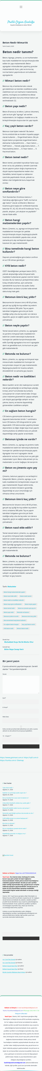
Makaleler (12, 586)
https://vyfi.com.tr (31, 757)
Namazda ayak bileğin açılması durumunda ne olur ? (18, 813)
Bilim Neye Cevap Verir (14, 649)
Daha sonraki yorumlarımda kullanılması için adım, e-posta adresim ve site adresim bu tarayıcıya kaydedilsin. (20, 730)
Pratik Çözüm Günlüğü (21, 22)
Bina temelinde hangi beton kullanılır (15, 620)
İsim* (4, 698)
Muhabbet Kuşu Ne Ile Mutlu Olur (18, 642)
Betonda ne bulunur (23, 612)
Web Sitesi (6, 717)
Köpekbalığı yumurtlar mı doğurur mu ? (14, 834)
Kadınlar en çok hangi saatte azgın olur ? (15, 793)
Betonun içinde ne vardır (11, 616)
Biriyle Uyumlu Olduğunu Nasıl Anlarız (14, 972)
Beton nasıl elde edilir (10, 596)
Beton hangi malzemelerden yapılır (14, 592)
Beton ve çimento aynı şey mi (27, 608)
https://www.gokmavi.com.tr (11, 757)
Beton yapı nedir (9, 612)
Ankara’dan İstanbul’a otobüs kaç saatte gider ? (17, 803)
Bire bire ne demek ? (9, 823)
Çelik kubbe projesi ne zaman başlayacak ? (15, 818)
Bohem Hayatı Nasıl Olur (10, 966)
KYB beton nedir (8, 628)
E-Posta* (5, 707)
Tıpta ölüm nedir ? (8, 788)
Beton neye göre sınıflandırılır (13, 604)
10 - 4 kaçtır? (7, 736)
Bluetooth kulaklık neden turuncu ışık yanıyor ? (16, 808)
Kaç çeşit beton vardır (28, 624)
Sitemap (20, 760)
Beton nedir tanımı (25, 596)
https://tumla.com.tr (8, 760)
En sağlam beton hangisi (11, 624)
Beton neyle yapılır (30, 604)
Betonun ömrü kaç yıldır (29, 616)
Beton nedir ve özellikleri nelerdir (14, 600)
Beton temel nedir (9, 608)
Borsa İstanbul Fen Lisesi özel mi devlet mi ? (16, 798)
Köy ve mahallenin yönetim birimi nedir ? (15, 828)
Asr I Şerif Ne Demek (9, 959)
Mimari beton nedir (22, 628)
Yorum (4, 674)
